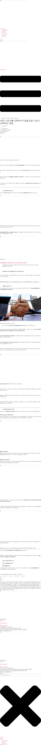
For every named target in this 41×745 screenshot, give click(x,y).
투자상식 (23, 576)
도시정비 (10, 576)
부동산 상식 (4, 32)
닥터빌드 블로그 (3, 28)
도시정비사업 (4, 30)
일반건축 (4, 31)
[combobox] (20, 675)
